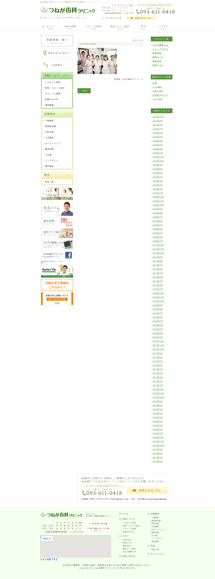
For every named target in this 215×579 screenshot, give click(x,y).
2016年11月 (158, 297)
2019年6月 (158, 173)
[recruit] (57, 290)
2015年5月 (158, 369)
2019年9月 (158, 165)
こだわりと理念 (129, 523)
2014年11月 (158, 393)
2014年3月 (158, 425)
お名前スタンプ (160, 95)
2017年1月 (158, 289)
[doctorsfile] (57, 277)
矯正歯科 (155, 541)
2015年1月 (158, 385)
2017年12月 (158, 245)
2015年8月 (158, 357)
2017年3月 (158, 281)
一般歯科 (155, 518)
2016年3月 (158, 329)
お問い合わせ (128, 556)
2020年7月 (158, 129)
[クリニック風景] (93, 27)
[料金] (143, 27)
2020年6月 (158, 133)
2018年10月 (158, 205)
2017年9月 (158, 257)
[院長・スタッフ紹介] (120, 27)
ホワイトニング (158, 530)
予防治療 (155, 524)
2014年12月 (158, 389)
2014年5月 (158, 417)
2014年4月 (158, 421)
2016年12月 (158, 293)
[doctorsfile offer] (57, 304)
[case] (57, 226)
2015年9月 (158, 353)
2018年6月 (158, 221)
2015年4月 (158, 373)
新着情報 (157, 53)
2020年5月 (158, 137)
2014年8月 (158, 405)
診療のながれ (128, 532)
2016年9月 (158, 305)
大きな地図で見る (49, 559)
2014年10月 (158, 397)
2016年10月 (158, 301)
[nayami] (57, 248)
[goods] (57, 237)
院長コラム (158, 65)
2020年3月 (158, 145)
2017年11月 (158, 249)
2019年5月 (158, 177)
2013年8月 (158, 453)
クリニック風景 (129, 529)
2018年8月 (158, 213)
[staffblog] (57, 199)
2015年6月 (158, 365)
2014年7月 (158, 409)
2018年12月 (158, 197)
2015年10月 (158, 349)
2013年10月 (158, 445)
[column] (57, 215)
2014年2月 (158, 429)
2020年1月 (158, 153)
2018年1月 (158, 241)
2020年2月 (158, 149)
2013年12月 (158, 437)
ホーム (125, 514)
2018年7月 (158, 217)
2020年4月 (158, 141)
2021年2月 (158, 125)
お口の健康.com (160, 45)
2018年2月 (158, 237)
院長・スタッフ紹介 (131, 526)
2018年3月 (158, 233)
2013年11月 (158, 441)
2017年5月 (158, 273)
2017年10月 (158, 253)
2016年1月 (158, 337)
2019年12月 (158, 157)
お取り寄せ (158, 91)
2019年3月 (158, 185)
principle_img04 (88, 44)
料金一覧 (155, 549)
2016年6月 (158, 317)
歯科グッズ (158, 57)
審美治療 (155, 532)
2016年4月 (158, 325)
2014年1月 (158, 433)
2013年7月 (158, 457)
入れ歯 (154, 535)
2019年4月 (158, 181)
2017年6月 (158, 269)
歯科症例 (157, 61)
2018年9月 (158, 209)
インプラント (157, 538)
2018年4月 (158, 229)
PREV (85, 91)
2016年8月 (158, 309)
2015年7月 (158, 361)
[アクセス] (164, 27)
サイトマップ (157, 554)
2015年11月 (158, 345)
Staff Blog (127, 540)
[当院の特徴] (70, 27)
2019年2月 (158, 189)
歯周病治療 (156, 521)
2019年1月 (158, 193)
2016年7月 (158, 313)
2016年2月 (158, 333)
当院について (128, 519)
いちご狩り (158, 99)
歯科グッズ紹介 (129, 549)
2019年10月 (158, 161)
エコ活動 (157, 87)
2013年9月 (158, 449)
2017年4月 (158, 277)
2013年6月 (158, 461)
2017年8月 (158, 261)
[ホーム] (50, 27)
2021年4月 (158, 121)
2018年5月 (158, 225)
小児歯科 (155, 526)
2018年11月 (158, 201)
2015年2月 (158, 381)
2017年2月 (158, 285)
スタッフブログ (160, 49)
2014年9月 (158, 401)
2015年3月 (158, 377)
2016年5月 (158, 321)
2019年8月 (158, 169)
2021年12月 (158, 117)
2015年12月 (158, 341)
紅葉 (155, 83)
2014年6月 (158, 413)
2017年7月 (158, 265)
